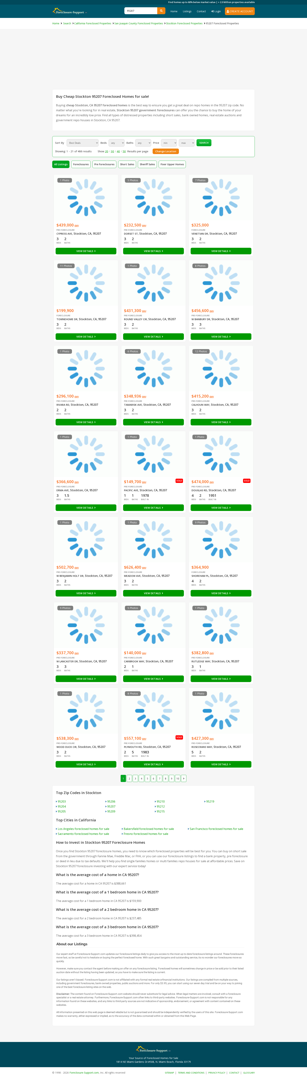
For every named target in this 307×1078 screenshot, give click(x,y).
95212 (161, 806)
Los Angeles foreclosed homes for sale (83, 829)
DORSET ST (131, 233)
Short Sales (127, 164)
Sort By (59, 142)
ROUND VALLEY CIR (135, 319)
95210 (161, 801)
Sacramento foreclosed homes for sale (83, 834)
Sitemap (169, 1072)
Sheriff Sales (147, 164)
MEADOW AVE (132, 576)
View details (85, 251)
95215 (161, 811)
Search (204, 142)
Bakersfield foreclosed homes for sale (149, 829)
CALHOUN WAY (200, 404)
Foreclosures (81, 164)
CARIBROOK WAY (134, 661)
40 (118, 151)
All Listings (61, 164)
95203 (62, 801)
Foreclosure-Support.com (84, 1072)
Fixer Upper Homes (172, 164)
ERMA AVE (62, 490)
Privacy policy (216, 1072)
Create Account (241, 11)
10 (177, 778)
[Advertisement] (153, 62)
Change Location (165, 151)
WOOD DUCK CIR (66, 747)
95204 (62, 806)
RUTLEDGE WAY (201, 661)
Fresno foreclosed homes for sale (146, 834)
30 (112, 151)
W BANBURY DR (201, 319)
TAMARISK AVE (133, 404)
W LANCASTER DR (67, 661)
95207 (111, 806)
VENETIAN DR (200, 233)
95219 (210, 801)
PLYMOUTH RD (133, 747)
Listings (187, 11)
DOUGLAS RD (199, 490)
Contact (201, 11)
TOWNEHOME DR (66, 319)
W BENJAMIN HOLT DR (70, 576)
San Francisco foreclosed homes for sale (216, 829)
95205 (62, 811)
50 (124, 151)
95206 (111, 801)
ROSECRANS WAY (202, 747)
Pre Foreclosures (104, 164)
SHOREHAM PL (200, 576)
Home (173, 11)
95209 (111, 811)
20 (106, 151)
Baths (129, 142)
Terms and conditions (191, 1072)
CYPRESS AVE (64, 233)
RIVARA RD (62, 404)
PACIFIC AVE (131, 490)
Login (217, 11)
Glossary (249, 1072)
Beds (103, 142)
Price (156, 142)
